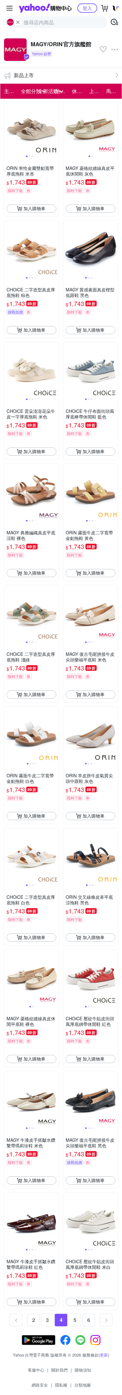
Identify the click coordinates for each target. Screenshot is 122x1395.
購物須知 (83, 1370)
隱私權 (61, 1385)
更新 (104, 1355)
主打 (9, 91)
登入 (87, 8)
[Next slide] (55, 126)
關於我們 (59, 1370)
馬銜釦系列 (112, 91)
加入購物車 (34, 208)
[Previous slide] (8, 126)
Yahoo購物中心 (45, 8)
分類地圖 (82, 1385)
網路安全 (40, 1385)
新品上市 (24, 75)
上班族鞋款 (95, 91)
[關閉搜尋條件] (18, 22)
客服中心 (36, 1370)
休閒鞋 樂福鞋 (78, 91)
